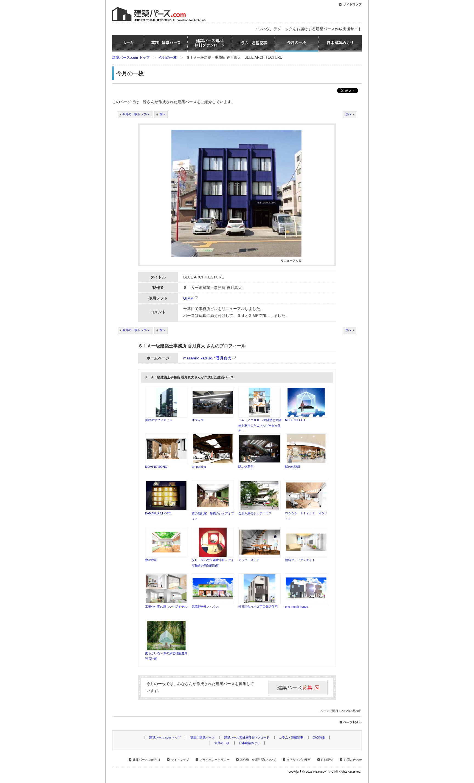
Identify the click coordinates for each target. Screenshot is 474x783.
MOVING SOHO (156, 466)
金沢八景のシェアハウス (255, 513)
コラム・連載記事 (253, 43)
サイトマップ (180, 759)
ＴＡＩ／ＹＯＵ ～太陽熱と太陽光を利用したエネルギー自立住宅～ (259, 425)
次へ (348, 114)
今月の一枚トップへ (135, 114)
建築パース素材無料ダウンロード (209, 43)
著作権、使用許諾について (258, 759)
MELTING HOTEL (297, 420)
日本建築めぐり (340, 43)
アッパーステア (248, 560)
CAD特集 (319, 737)
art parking (199, 466)
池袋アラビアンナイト (300, 560)
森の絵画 (151, 560)
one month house (296, 606)
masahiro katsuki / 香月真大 (207, 358)
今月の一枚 (296, 43)
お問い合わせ (353, 759)
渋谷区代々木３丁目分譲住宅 (258, 606)
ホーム (128, 43)
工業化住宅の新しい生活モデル (166, 606)
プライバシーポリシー (214, 759)
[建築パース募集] (298, 687)
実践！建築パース (165, 43)
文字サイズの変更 (299, 759)
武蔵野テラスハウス (205, 606)
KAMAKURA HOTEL (158, 513)
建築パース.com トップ (131, 57)
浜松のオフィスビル (158, 420)
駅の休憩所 (245, 466)
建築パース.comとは (146, 759)
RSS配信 (327, 759)
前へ (163, 114)
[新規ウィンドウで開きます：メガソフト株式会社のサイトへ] (325, 772)
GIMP (188, 298)
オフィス (198, 420)
